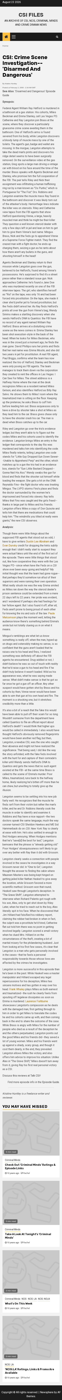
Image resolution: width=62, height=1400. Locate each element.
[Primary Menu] (15, 37)
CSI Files (31, 15)
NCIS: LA (32, 1299)
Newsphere (46, 1392)
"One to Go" (34, 867)
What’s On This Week (18, 1303)
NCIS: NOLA (44, 1299)
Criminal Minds (12, 1160)
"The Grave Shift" (12, 895)
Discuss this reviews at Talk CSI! (21, 1075)
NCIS (24, 1299)
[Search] (57, 37)
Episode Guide (50, 1082)
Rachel (26, 1173)
